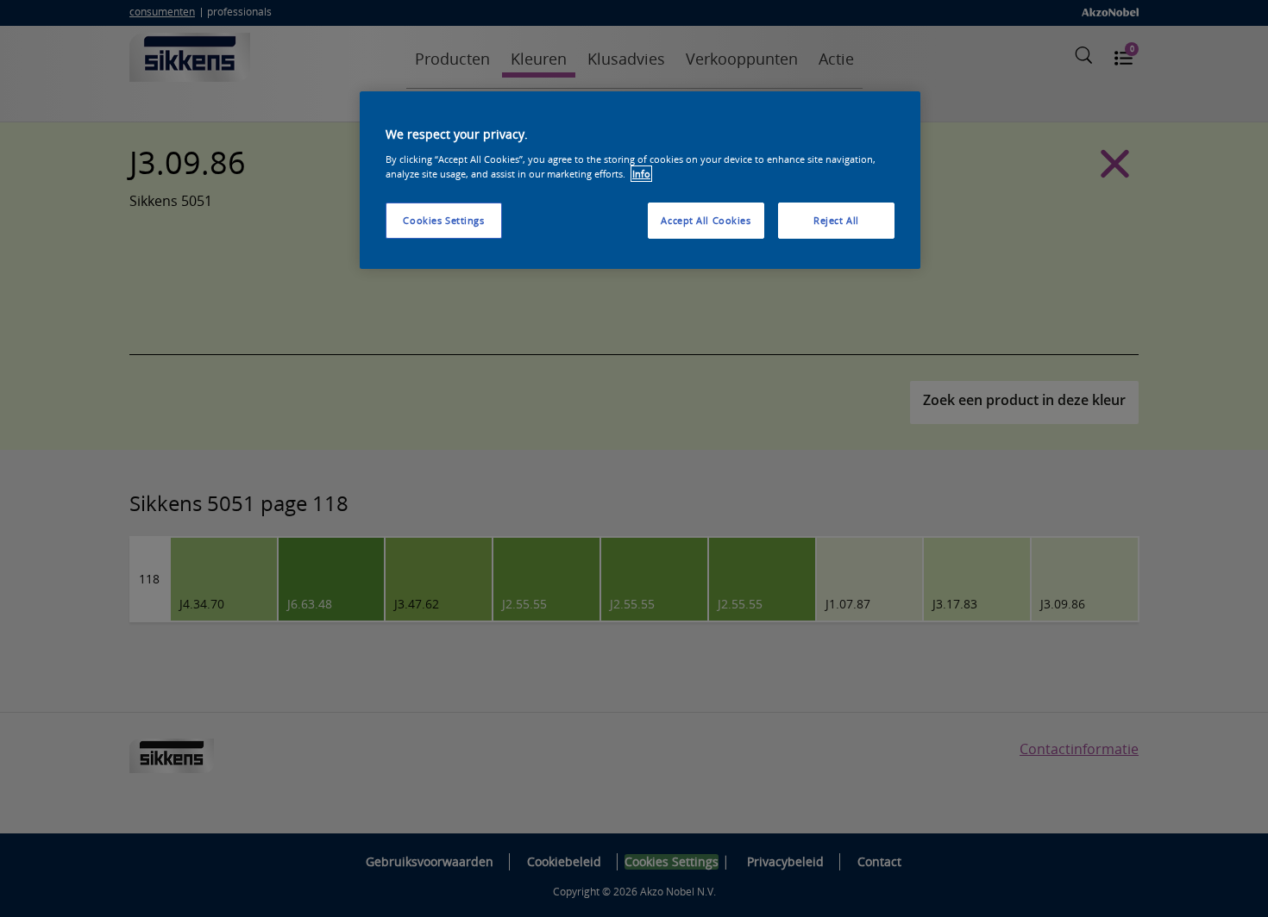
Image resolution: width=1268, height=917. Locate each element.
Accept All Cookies (705, 220)
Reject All (836, 220)
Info (641, 173)
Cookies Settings (443, 220)
